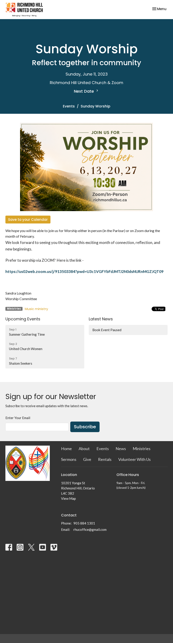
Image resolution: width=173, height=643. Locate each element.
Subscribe (85, 427)
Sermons (68, 459)
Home (66, 448)
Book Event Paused (106, 330)
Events (69, 106)
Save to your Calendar (28, 219)
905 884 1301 (84, 523)
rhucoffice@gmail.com (90, 529)
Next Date (84, 91)
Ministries (141, 448)
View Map (68, 498)
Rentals (105, 459)
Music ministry (36, 308)
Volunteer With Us (134, 459)
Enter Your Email (17, 418)
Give (87, 459)
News (121, 448)
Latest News (101, 319)
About (84, 448)
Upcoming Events (22, 319)
